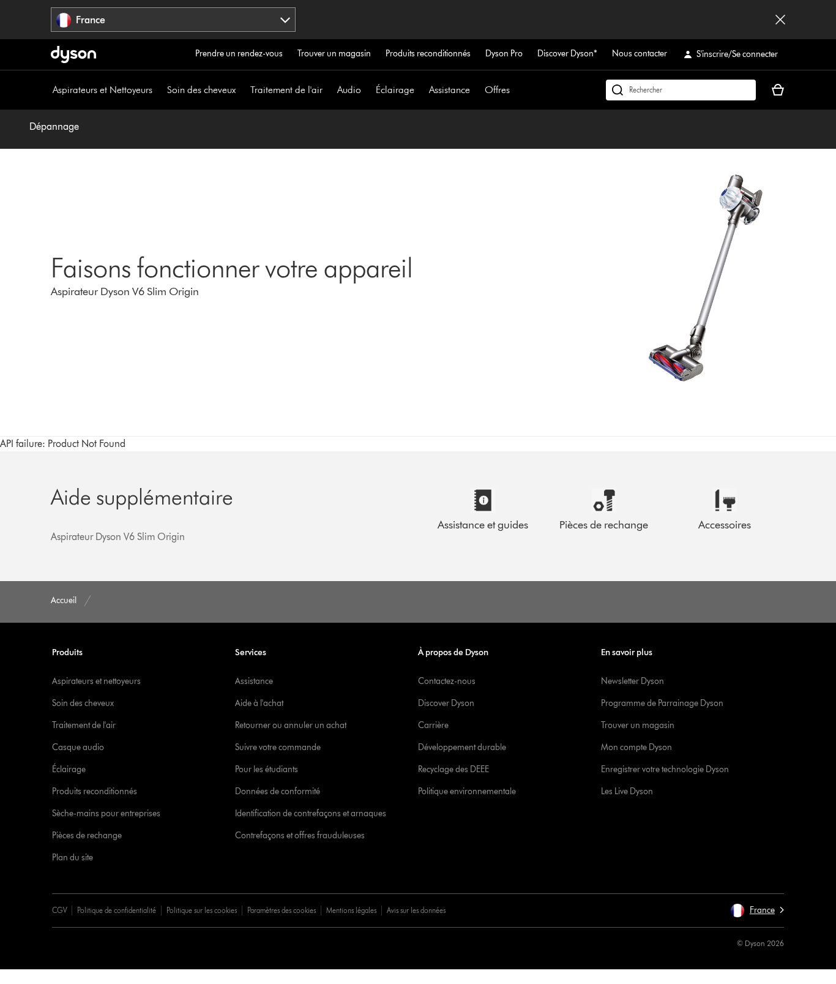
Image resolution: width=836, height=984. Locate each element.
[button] (757, 910)
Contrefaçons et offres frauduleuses (300, 835)
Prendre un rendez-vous (239, 53)
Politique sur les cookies (201, 910)
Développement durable (462, 747)
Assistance (449, 90)
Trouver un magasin (334, 53)
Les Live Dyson (627, 791)
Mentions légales (351, 910)
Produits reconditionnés (428, 53)
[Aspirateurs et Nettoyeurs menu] (158, 90)
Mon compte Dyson (636, 747)
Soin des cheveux (201, 90)
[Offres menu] (516, 90)
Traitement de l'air (286, 90)
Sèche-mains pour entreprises (106, 813)
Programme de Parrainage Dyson (662, 703)
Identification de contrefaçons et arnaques (310, 813)
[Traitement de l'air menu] (329, 90)
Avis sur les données (416, 910)
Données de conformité (277, 791)
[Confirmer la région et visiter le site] (780, 19)
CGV (59, 910)
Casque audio (78, 747)
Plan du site (72, 857)
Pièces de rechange (87, 835)
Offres (497, 90)
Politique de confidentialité (116, 910)
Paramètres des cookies (281, 910)
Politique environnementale (467, 791)
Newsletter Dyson (632, 681)
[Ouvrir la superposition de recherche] (681, 90)
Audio (349, 90)
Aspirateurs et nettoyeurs (96, 681)
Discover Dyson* (567, 53)
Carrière (433, 725)
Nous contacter (639, 53)
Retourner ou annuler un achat (290, 725)
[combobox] (173, 19)
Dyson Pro (504, 53)
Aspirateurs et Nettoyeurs (102, 90)
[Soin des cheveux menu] (242, 90)
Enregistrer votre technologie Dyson (665, 769)
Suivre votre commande (278, 747)
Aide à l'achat (259, 703)
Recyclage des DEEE (453, 769)
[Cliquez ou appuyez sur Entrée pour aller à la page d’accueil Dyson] (73, 54)
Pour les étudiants (266, 769)
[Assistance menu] (476, 90)
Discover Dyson (446, 703)
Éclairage (395, 90)
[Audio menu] (367, 90)
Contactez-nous (447, 681)
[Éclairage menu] (420, 90)
